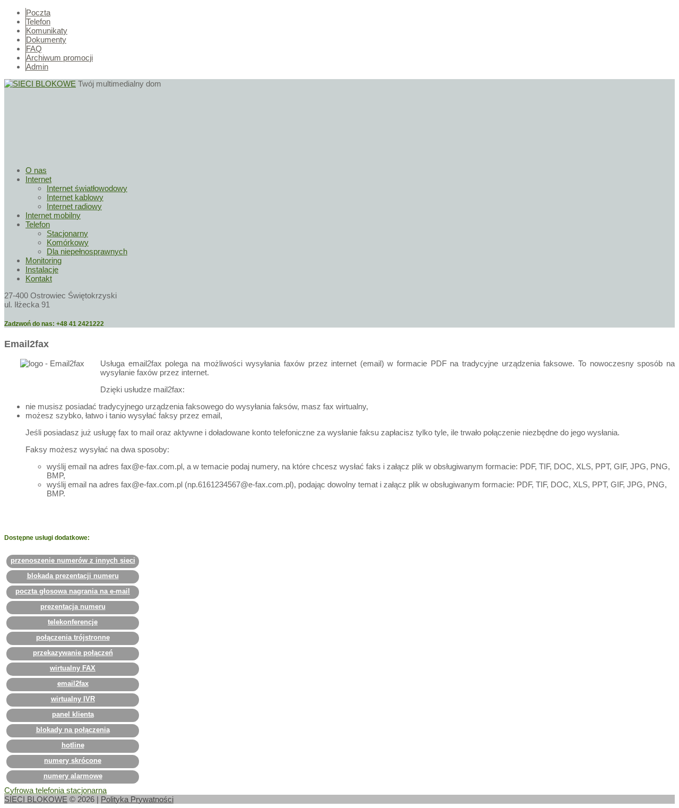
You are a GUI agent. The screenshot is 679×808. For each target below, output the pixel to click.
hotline (73, 745)
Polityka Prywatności (137, 799)
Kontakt (38, 278)
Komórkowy (68, 242)
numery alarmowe (72, 776)
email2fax (73, 683)
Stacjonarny (67, 233)
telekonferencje (73, 622)
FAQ (34, 48)
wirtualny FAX (72, 668)
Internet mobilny (53, 215)
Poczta (38, 12)
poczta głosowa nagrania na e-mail (72, 591)
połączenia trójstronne (73, 637)
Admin (37, 66)
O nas (36, 170)
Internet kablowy (75, 197)
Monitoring (43, 260)
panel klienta (73, 714)
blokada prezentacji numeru (73, 576)
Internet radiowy (74, 206)
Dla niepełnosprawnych (87, 251)
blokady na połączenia (73, 730)
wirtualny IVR (73, 699)
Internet (38, 179)
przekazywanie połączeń (73, 653)
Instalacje (41, 269)
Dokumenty (46, 39)
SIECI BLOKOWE (35, 799)
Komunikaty (46, 30)
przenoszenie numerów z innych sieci (73, 560)
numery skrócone (72, 760)
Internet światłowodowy (87, 188)
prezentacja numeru (73, 607)
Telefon (38, 21)
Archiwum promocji (59, 57)
